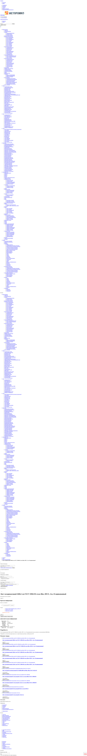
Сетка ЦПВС (6, 130)
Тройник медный (9, 226)
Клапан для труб (7, 189)
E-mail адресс (3, 565)
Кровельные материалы (8, 272)
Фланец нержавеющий (10, 233)
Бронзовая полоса (9, 60)
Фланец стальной (9, 235)
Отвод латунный (9, 208)
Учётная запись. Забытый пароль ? (6, 567)
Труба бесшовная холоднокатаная (10, 111)
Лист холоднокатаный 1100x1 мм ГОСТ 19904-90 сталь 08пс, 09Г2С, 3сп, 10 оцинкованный (22, 652)
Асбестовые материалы (6, 729)
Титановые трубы (7, 110)
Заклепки (8, 256)
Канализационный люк (8, 54)
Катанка (5, 32)
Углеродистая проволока (8, 169)
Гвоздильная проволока (8, 149)
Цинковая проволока (8, 170)
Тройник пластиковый (10, 228)
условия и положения (9, 585)
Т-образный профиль (8, 70)
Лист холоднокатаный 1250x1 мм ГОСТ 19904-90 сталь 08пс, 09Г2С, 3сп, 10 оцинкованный (22, 664)
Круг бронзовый (9, 38)
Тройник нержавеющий (10, 227)
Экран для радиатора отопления (11, 249)
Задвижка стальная (9, 186)
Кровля (3, 743)
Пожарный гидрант (7, 220)
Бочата (5, 174)
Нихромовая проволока (8, 160)
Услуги (3, 7)
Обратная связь (5, 711)
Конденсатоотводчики (8, 197)
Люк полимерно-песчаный (11, 56)
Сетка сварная (6, 139)
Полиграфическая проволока (9, 162)
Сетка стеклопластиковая (8, 140)
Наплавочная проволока (8, 157)
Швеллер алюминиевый (10, 74)
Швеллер (4, 724)
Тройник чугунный (9, 230)
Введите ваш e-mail (3, 752)
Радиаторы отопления (8, 241)
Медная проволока (7, 156)
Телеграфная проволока (8, 166)
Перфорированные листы (8, 126)
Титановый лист (7, 388)
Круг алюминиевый (9, 37)
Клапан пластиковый (10, 191)
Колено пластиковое (9, 194)
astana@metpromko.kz (4, 19)
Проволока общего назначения (9, 161)
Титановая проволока (8, 168)
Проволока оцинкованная (8, 171)
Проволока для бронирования (9, 150)
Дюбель (7, 255)
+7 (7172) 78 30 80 (3, 17)
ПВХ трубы (6, 105)
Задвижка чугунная (9, 187)
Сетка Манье (6, 134)
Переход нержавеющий (10, 216)
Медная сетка (6, 136)
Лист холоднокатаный (8, 124)
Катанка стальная (9, 299)
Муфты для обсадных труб (11, 204)
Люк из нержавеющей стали (11, 55)
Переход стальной (9, 218)
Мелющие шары (7, 73)
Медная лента (8, 50)
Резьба (5, 221)
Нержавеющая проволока (8, 158)
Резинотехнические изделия (7, 733)
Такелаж (3, 747)
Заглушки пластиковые (10, 447)
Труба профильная (5, 723)
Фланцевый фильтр (9, 236)
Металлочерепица (9, 275)
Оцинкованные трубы (8, 104)
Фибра (5, 72)
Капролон (8, 263)
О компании (4, 5)
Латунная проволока (8, 155)
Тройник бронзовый (9, 224)
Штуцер (5, 237)
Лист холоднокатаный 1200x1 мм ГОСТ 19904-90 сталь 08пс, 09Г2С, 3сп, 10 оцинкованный (22, 658)
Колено (5, 193)
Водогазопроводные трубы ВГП (10, 92)
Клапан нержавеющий (10, 190)
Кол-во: (1, 615)
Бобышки (6, 173)
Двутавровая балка (7, 31)
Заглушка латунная (9, 180)
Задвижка (6, 184)
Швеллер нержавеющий (10, 75)
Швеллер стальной (9, 76)
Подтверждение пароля (4, 584)
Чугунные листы (7, 125)
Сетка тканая (6, 141)
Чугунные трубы (7, 112)
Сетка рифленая (7, 138)
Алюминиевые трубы (8, 86)
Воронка (5, 175)
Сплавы (3, 734)
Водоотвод (4, 741)
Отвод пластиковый (9, 212)
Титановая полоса (9, 65)
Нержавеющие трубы (8, 109)
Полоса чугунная (9, 66)
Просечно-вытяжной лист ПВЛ (9, 121)
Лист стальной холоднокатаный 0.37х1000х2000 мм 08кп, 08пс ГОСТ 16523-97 (19, 670)
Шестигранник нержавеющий (11, 82)
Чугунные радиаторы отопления (12, 248)
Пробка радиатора (9, 244)
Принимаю (7, 585)
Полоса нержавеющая (10, 63)
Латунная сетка (7, 135)
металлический (5, 605)
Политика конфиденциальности (7, 9)
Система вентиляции (6, 746)
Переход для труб (7, 214)
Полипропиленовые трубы (9, 106)
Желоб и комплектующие (10, 250)
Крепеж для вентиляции (10, 258)
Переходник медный (10, 215)
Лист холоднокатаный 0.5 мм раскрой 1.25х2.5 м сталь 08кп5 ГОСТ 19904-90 (19, 682)
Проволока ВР (6, 147)
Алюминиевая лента (9, 47)
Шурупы (7, 262)
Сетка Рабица (6, 137)
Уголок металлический (8, 71)
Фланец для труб (7, 231)
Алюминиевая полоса (10, 59)
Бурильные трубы (7, 90)
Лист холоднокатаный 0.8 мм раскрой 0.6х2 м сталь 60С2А (15, 688)
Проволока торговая (7, 167)
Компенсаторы (7, 196)
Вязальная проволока (8, 148)
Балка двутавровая (5, 715)
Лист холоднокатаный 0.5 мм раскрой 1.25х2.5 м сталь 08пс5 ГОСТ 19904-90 (19, 676)
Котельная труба (7, 97)
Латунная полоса (9, 61)
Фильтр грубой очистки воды (9, 177)
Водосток (4, 742)
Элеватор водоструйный (8, 238)
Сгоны (5, 222)
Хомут (7, 285)
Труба (3, 722)
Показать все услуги (5, 612)
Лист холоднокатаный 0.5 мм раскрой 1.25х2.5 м (13, 694)
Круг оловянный (9, 43)
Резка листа (9, 610)
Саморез (7, 260)
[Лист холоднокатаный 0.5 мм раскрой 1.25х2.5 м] (11, 692)
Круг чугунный (9, 45)
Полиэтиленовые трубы (8, 107)
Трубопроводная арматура (6, 748)
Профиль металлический (8, 68)
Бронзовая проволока (8, 145)
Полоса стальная (9, 64)
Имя (1, 576)
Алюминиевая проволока (8, 143)
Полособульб (6, 67)
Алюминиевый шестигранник (11, 79)
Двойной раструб (7, 178)
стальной (12, 605)
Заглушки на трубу (7, 179)
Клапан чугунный (9, 457)
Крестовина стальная (10, 200)
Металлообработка (5, 8)
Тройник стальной (9, 229)
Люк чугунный (9, 57)
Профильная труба (7, 108)
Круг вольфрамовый (9, 39)
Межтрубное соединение (8, 467)
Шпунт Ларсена (7, 84)
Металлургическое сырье (6, 731)
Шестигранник (7, 77)
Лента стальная (9, 53)
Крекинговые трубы (7, 98)
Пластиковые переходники (11, 217)
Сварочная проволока (8, 163)
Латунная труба (7, 99)
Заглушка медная (9, 181)
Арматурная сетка (7, 131)
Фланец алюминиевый (10, 232)
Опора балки (8, 259)
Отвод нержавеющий (10, 210)
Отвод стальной (9, 211)
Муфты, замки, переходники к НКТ (12, 205)
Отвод (5, 207)
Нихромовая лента (9, 52)
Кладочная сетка (7, 133)
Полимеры (6, 243)
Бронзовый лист (7, 115)
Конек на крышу (9, 274)
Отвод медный (9, 209)
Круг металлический (6, 717)
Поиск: (1, 23)
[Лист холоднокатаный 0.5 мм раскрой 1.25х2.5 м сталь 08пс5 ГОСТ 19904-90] (16, 674)
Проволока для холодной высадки (10, 152)
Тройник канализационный (9, 223)
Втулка (5, 176)
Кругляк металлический (8, 36)
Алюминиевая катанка (10, 33)
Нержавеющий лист (7, 119)
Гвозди (7, 254)
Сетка (3, 721)
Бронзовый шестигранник (10, 78)
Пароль (2, 566)
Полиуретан (8, 264)
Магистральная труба (8, 100)
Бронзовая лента (9, 48)
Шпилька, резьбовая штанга (11, 286)
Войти (3, 3)
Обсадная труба (7, 368)
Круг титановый (9, 44)
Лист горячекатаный (8, 116)
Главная (1, 0)
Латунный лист (7, 117)
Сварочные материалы (6, 744)
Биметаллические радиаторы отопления (13, 246)
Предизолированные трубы (9, 91)
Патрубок (6, 213)
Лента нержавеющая (9, 51)
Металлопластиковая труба (9, 102)
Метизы (5, 242)
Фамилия (2, 577)
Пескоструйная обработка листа (13, 608)
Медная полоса (9, 62)
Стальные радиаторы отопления (12, 247)
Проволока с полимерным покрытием (11, 165)
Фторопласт (8, 265)
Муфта (5, 203)
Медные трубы (7, 101)
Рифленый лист (7, 122)
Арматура (6, 30)
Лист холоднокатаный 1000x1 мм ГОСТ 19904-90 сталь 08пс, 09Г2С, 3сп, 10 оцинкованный (22, 640)
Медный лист (6, 118)
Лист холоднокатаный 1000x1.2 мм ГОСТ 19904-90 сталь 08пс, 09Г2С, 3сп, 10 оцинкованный (22, 646)
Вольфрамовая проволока (8, 146)
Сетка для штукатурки (8, 142)
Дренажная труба (7, 95)
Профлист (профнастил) (8, 127)
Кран (5, 198)
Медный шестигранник (10, 81)
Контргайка (8, 257)
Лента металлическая (6, 718)
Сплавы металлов (7, 69)
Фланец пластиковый (10, 234)
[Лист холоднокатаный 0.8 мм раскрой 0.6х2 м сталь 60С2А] (13, 686)
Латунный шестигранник (10, 80)
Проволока (4, 720)
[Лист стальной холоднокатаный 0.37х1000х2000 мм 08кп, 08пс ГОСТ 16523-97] (16, 668)
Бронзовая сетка (7, 132)
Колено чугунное (9, 195)
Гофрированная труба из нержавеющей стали (12, 94)
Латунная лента (9, 49)
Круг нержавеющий (9, 42)
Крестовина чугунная (10, 201)
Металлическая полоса (8, 58)
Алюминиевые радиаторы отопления (12, 245)
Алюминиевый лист (7, 114)
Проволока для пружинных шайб (10, 151)
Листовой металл (5, 719)
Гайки (7, 253)
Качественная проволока (8, 153)
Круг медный (8, 41)
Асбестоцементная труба (8, 87)
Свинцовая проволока (8, 164)
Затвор (5, 188)
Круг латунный (9, 40)
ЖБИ (3, 730)
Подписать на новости (5, 578)
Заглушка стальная (9, 183)
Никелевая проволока (8, 159)
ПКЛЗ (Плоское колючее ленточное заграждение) (12, 129)
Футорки (6, 239)
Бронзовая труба (7, 89)
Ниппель (6, 206)
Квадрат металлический (8, 35)
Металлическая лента (8, 46)
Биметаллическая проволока (9, 144)
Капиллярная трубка (7, 96)
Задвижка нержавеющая (10, 185)
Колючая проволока (7, 154)
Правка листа (9, 609)
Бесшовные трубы (7, 88)
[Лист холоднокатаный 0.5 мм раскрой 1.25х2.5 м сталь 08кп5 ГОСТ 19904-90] (16, 680)
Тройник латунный (9, 225)
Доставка (4, 706)
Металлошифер (9, 252)
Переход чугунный (9, 219)
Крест (5, 199)
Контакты (4, 2)
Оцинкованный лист (8, 120)
